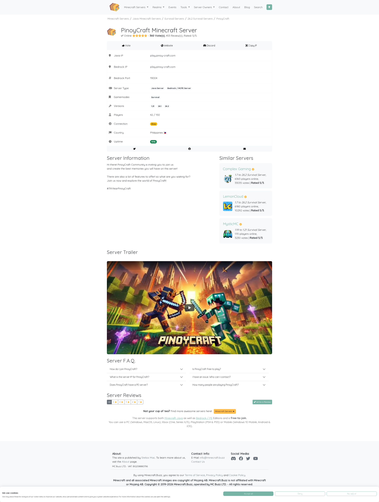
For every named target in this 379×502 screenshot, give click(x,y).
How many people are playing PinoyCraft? (215, 384)
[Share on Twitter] (134, 149)
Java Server (157, 88)
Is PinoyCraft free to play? (206, 369)
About (125, 461)
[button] (158, 7)
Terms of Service (195, 475)
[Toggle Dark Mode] (269, 7)
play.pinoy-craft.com (162, 55)
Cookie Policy (237, 475)
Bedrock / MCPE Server (179, 88)
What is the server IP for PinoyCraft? (129, 376)
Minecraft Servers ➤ (225, 411)
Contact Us (198, 461)
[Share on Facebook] (189, 149)
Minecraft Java (173, 418)
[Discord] (233, 458)
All (109, 402)
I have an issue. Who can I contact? (211, 376)
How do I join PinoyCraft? (123, 369)
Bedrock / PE (204, 418)
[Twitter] (248, 458)
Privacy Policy (214, 475)
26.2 (167, 106)
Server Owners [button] (203, 7)
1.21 (152, 106)
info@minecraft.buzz (212, 457)
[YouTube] (255, 458)
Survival (155, 97)
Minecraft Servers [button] (135, 7)
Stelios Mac (148, 457)
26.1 (159, 106)
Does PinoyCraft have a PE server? (129, 384)
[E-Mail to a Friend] (244, 149)
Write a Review (263, 402)
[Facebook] (241, 458)
